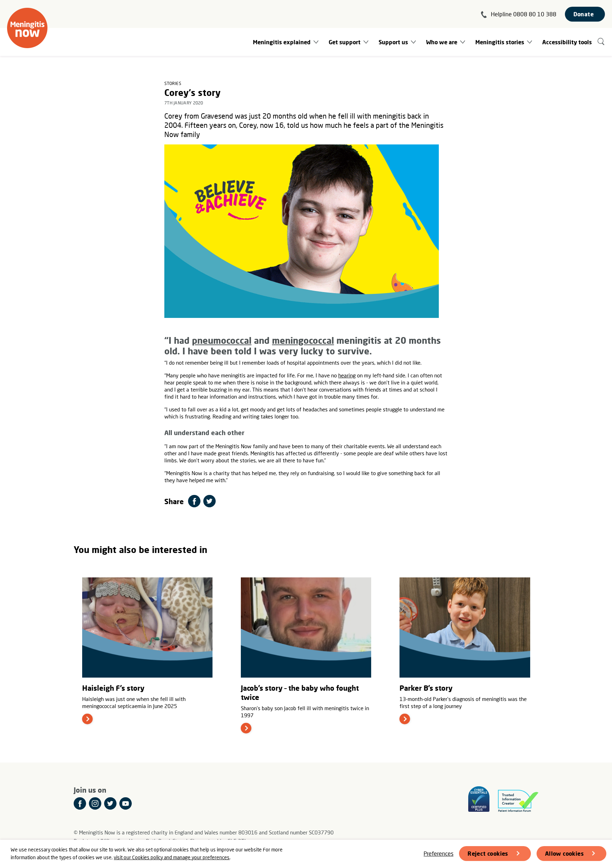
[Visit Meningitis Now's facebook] (80, 803)
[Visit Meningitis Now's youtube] (125, 803)
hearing (347, 375)
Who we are (441, 42)
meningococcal (303, 340)
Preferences (438, 853)
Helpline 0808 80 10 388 (523, 14)
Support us (393, 42)
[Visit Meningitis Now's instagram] (95, 803)
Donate (583, 14)
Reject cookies (488, 853)
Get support (345, 42)
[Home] (27, 28)
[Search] (601, 42)
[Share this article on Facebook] (194, 501)
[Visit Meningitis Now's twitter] (110, 803)
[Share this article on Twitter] (209, 501)
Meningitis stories (499, 42)
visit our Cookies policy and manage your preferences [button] (172, 857)
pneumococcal (221, 340)
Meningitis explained (282, 42)
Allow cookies (564, 853)
